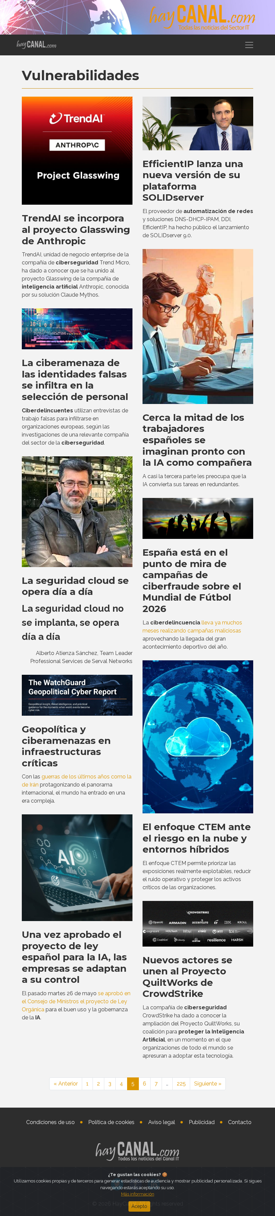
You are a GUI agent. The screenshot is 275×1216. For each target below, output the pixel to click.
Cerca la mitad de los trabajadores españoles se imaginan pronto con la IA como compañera (197, 440)
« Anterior (66, 1083)
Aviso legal (161, 1122)
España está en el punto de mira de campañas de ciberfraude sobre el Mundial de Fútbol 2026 (192, 580)
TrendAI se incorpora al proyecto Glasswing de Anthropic (76, 229)
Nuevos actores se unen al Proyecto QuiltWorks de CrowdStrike (187, 977)
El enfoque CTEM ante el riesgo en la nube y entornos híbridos (197, 838)
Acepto (139, 1206)
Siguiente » (207, 1083)
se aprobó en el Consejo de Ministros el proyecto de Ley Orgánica (76, 1001)
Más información (137, 1194)
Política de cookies (111, 1122)
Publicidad (202, 1122)
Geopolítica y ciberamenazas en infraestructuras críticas (66, 746)
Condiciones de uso (50, 1122)
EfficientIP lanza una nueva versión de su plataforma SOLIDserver (193, 180)
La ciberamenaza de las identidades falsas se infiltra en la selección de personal (75, 379)
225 (181, 1083)
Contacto (240, 1122)
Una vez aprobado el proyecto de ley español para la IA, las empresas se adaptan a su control (74, 957)
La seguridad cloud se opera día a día (75, 586)
